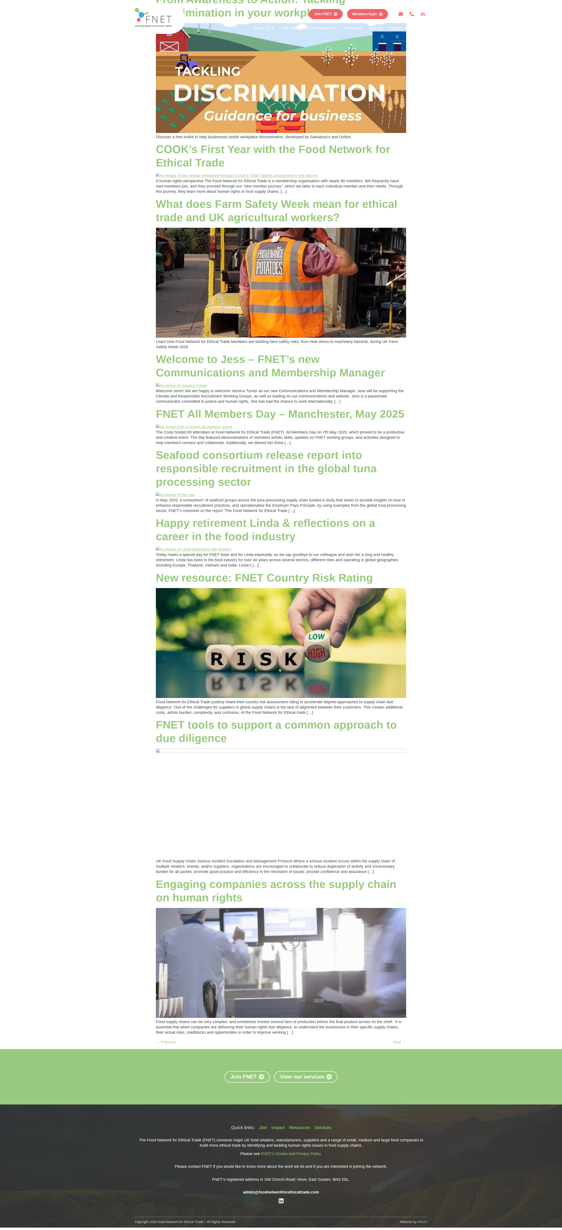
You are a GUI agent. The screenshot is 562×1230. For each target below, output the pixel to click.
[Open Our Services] (334, 28)
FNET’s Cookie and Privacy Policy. (291, 1154)
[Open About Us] (273, 28)
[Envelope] (400, 14)
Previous (166, 1042)
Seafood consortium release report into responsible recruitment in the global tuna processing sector (266, 468)
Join (263, 1127)
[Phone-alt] (411, 14)
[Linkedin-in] (422, 14)
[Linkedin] (281, 1201)
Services (322, 1127)
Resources (299, 1127)
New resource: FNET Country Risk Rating (264, 578)
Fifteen (422, 1222)
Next (399, 1042)
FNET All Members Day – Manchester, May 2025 (280, 414)
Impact (278, 1127)
